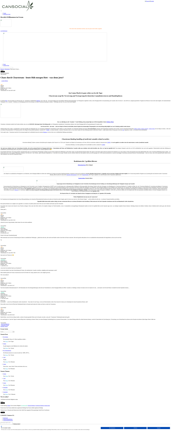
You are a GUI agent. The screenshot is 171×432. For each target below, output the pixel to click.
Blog (6, 100)
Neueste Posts (6, 65)
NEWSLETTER (6, 14)
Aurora (138, 128)
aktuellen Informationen (72, 174)
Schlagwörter (47, 405)
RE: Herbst (5, 337)
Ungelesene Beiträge (39, 405)
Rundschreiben (85, 174)
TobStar (2, 292)
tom (1, 84)
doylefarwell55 (24, 405)
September (5, 392)
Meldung (38, 100)
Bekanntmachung (82, 165)
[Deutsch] (147, 1)
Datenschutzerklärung (7, 419)
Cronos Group (152, 128)
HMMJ (47, 129)
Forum (4, 13)
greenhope (3, 259)
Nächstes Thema (4, 326)
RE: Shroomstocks (7, 350)
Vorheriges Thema (5, 325)
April (4, 357)
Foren (4, 64)
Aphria (135, 128)
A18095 (108, 142)
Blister (6, 341)
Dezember (5, 387)
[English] (152, 1)
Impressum (5, 417)
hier (123, 129)
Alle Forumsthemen (5, 324)
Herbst (4, 343)
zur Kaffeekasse (4, 30)
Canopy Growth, (144, 128)
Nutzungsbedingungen (8, 420)
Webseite (16, 189)
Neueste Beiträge (31, 405)
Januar (4, 364)
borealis (2, 227)
